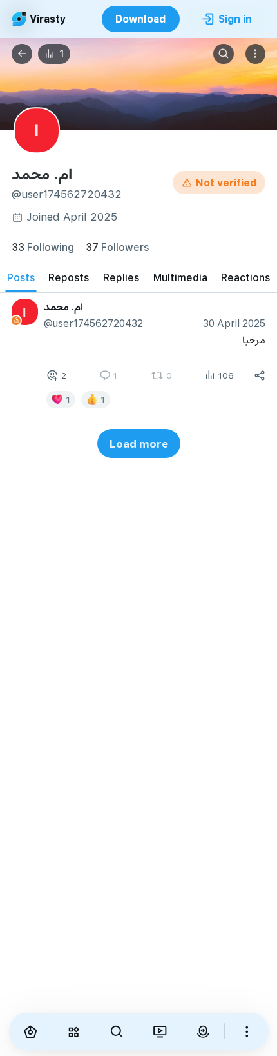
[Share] (259, 375)
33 (43, 247)
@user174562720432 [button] (93, 323)
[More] (247, 1031)
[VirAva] (202, 1031)
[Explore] (73, 1031)
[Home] (30, 1031)
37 (117, 247)
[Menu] (255, 54)
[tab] (21, 277)
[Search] (223, 54)
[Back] (22, 54)
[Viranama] (159, 1031)
